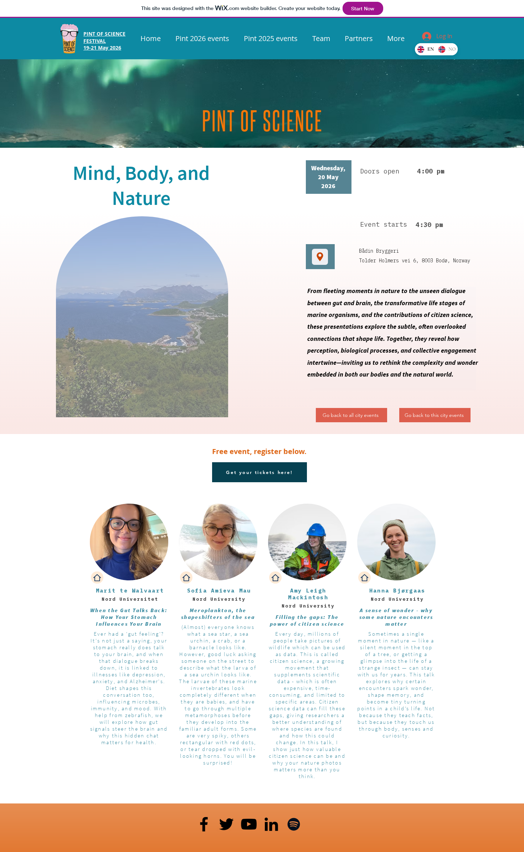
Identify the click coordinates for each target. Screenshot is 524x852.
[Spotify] (293, 824)
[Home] (97, 577)
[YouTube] (248, 824)
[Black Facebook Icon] (204, 824)
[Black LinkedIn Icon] (271, 824)
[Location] (320, 257)
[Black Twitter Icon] (226, 824)
